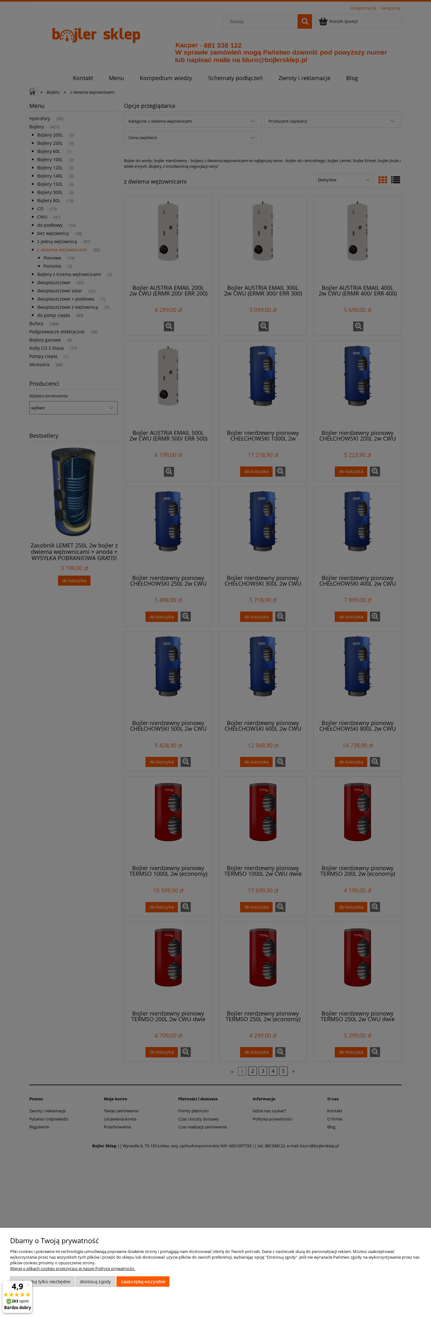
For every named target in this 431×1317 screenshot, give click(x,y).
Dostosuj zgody (95, 1281)
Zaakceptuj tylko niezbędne (42, 1281)
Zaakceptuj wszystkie (143, 1281)
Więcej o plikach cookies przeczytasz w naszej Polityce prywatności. (72, 1268)
